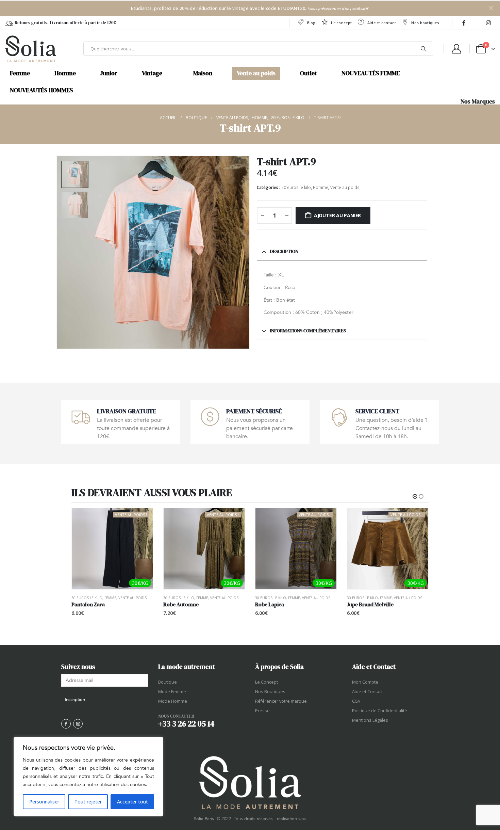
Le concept (341, 22)
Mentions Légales (370, 720)
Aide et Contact (367, 692)
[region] (88, 776)
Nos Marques (478, 101)
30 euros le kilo (86, 597)
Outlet (308, 73)
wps (302, 819)
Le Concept (266, 682)
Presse (262, 711)
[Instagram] (488, 23)
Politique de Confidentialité (379, 711)
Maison (202, 73)
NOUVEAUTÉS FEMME (370, 73)
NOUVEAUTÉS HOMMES (41, 90)
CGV (356, 701)
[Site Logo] (30, 48)
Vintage (152, 73)
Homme (65, 73)
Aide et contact (381, 22)
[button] (58, 252)
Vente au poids (256, 73)
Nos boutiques (425, 22)
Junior (108, 73)
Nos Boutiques (270, 692)
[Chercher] (423, 48)
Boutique (167, 682)
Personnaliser (44, 801)
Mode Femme (172, 692)
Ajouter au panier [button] (141, 519)
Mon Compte (365, 682)
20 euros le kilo (296, 187)
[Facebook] (464, 23)
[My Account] (456, 48)
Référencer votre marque (281, 701)
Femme (20, 73)
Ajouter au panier (337, 215)
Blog (311, 22)
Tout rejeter (88, 801)
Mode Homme (172, 701)
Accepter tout (132, 801)
